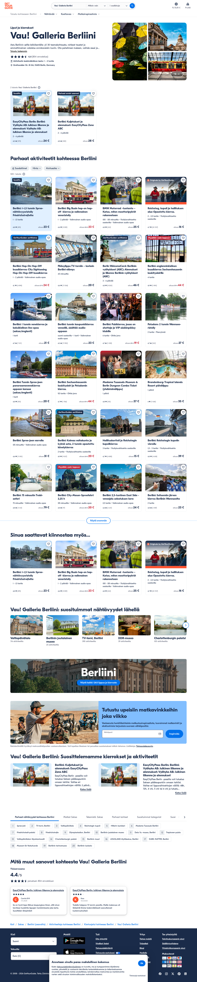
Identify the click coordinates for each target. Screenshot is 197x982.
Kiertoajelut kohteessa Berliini (99, 924)
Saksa (21, 924)
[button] (31, 117)
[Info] (39, 87)
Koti (12, 924)
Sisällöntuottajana (170, 943)
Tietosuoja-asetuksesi (105, 953)
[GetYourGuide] (9, 5)
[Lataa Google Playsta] (74, 941)
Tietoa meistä (146, 939)
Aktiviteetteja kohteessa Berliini (64, 924)
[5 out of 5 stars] (38, 894)
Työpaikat (144, 943)
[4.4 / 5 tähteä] (19, 57)
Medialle (143, 953)
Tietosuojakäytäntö (104, 948)
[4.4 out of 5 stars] (19, 881)
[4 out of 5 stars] (98, 894)
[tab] (34, 817)
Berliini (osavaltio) (36, 924)
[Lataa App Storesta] (74, 952)
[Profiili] (187, 4)
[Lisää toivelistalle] (48, 93)
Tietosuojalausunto (144, 746)
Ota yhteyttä (101, 939)
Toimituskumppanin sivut (173, 939)
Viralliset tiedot (102, 943)
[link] (31, 117)
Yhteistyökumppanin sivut (173, 948)
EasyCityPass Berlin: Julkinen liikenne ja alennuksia (38, 890)
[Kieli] (176, 4)
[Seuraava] (186, 625)
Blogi (142, 948)
